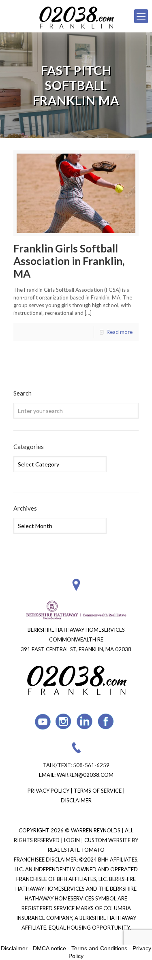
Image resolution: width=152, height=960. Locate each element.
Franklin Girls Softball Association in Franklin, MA (68, 261)
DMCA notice (49, 948)
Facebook (106, 721)
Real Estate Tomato (76, 850)
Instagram (64, 721)
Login (72, 840)
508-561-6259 (91, 765)
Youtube (42, 721)
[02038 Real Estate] (76, 16)
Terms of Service (98, 790)
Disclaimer (76, 800)
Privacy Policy (48, 790)
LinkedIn (85, 721)
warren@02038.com (85, 775)
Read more (120, 332)
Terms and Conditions (99, 948)
